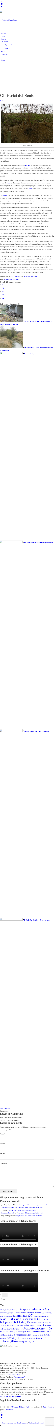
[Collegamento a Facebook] (1, 1)
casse (6, 1319)
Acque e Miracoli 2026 (17, 1312)
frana (40, 1325)
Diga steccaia (8, 1325)
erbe (16, 1325)
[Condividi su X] (3, 288)
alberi (30, 1312)
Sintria (32, 1338)
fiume (22, 1325)
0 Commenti (17, 276)
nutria (27, 165)
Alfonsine (39, 1312)
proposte (36, 1335)
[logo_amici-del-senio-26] (19, 20)
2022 (15, 1309)
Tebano (7, 1341)
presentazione (9, 1335)
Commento (4, 1163)
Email (2, 1144)
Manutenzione (14, 279)
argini (3, 1316)
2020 (9, 1310)
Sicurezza (24, 1338)
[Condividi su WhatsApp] (3, 291)
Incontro (7, 1329)
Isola (14, 1329)
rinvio (43, 1335)
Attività (2, 101)
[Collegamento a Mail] (1, 7)
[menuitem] (27, 30)
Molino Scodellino (8, 1331)
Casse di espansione (27, 1319)
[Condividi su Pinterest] (3, 295)
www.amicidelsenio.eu (15, 1375)
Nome (2, 1134)
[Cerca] (2, 57)
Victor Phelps (21, 1341)
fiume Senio (31, 1325)
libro (20, 1329)
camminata (23, 1315)
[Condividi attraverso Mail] (3, 298)
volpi (30, 188)
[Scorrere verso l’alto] (1, 1425)
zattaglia (31, 1342)
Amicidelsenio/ (19, 1377)
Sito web (3, 1154)
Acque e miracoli (34, 1309)
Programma (24, 1334)
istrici (5, 195)
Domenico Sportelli (30, 276)
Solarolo (41, 1338)
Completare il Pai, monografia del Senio (29, 1207)
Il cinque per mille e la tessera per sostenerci (32, 1205)
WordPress (9, 1409)
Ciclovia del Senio (36, 1322)
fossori (6, 279)
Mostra (21, 1331)
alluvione (48, 1313)
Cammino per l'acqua (41, 1316)
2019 (3, 1309)
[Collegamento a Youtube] (2, 4)
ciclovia (22, 1322)
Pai (29, 1331)
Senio (13, 1338)
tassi (9, 183)
